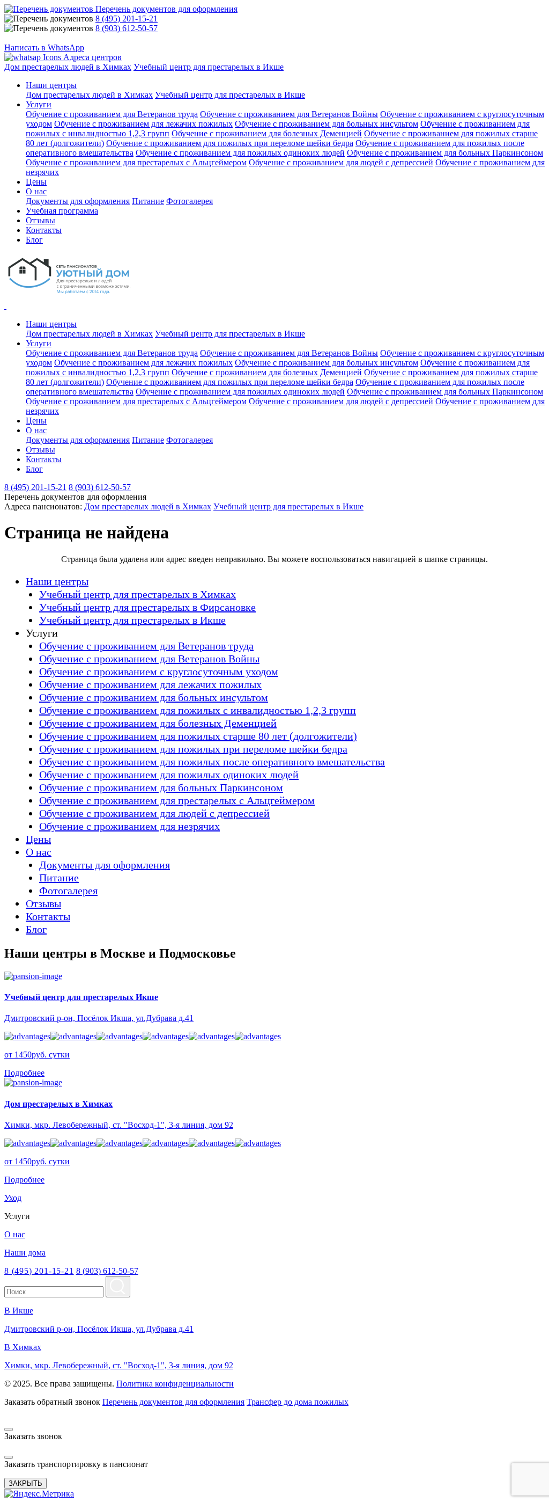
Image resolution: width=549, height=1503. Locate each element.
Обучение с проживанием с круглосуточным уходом (158, 671)
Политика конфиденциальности (175, 1383)
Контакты (48, 916)
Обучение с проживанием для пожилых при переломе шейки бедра (229, 143)
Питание (148, 201)
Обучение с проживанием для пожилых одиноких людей (240, 152)
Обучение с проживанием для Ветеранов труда (112, 114)
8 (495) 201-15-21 (126, 18)
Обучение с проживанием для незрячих (129, 826)
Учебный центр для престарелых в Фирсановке (147, 607)
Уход (12, 1197)
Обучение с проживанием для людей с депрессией (341, 162)
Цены (38, 839)
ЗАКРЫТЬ (25, 1483)
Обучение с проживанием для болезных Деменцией (267, 133)
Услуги (38, 343)
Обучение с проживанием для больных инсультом (326, 123)
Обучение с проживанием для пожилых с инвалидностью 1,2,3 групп (197, 710)
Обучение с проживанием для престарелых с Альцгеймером (136, 162)
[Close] (8, 1429)
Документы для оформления (78, 201)
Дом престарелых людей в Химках (67, 66)
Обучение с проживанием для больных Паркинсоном (445, 152)
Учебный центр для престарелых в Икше (208, 66)
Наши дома (25, 1252)
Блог (36, 929)
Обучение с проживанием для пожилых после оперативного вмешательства (212, 762)
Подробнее (24, 1072)
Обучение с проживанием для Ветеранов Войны (289, 114)
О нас (36, 430)
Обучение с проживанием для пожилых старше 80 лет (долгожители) (198, 736)
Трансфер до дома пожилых (297, 1401)
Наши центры (51, 324)
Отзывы (43, 903)
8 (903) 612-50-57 (126, 28)
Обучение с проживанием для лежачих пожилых (143, 123)
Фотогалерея (189, 201)
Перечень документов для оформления (173, 1401)
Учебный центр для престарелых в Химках (137, 594)
